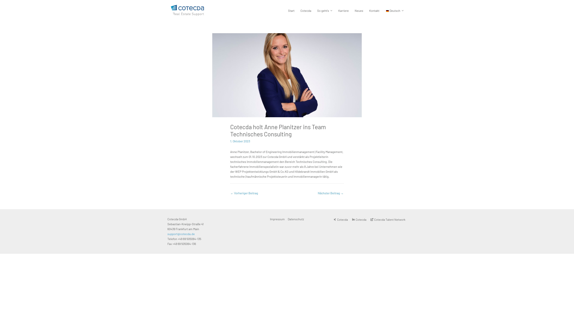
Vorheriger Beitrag (244, 193)
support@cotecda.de (181, 234)
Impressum (277, 219)
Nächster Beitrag (331, 193)
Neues (359, 10)
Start (291, 10)
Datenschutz (296, 219)
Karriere (343, 10)
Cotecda (305, 10)
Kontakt (374, 10)
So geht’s (323, 10)
